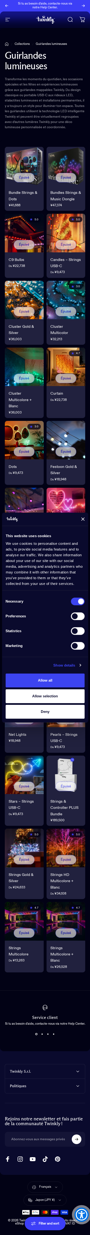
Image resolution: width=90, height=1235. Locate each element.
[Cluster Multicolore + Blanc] (24, 367)
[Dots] (24, 440)
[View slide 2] (42, 1034)
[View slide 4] (54, 1034)
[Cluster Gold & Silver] (24, 300)
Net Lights (17, 735)
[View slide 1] (36, 1034)
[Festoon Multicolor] (24, 507)
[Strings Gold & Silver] (24, 848)
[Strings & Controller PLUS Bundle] (66, 775)
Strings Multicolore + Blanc (61, 954)
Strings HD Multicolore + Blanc (61, 881)
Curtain (56, 394)
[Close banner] (82, 519)
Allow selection (45, 696)
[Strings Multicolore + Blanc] (66, 921)
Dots (13, 467)
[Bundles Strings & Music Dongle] (66, 166)
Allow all (45, 680)
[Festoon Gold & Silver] (66, 440)
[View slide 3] (48, 1034)
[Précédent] (6, 5)
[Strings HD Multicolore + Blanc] (66, 848)
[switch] (77, 616)
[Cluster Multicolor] (66, 300)
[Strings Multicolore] (24, 921)
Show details (64, 665)
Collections (22, 44)
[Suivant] (83, 5)
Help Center (48, 7)
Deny (45, 712)
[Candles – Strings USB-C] (66, 233)
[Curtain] (66, 367)
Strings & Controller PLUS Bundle (64, 808)
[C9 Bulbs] (24, 233)
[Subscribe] (76, 1139)
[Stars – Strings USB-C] (24, 775)
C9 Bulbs (16, 260)
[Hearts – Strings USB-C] (66, 507)
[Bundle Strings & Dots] (24, 166)
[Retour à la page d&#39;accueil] (7, 44)
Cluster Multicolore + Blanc (20, 400)
